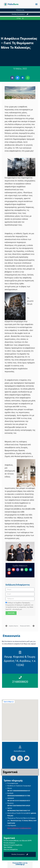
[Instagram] (20, 758)
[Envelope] (13, 569)
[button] (36, 4)
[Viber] (17, 569)
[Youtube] (9, 573)
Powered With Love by (20, 863)
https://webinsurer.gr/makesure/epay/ (19, 828)
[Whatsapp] (26, 569)
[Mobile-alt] (9, 569)
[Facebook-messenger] (22, 569)
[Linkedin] (30, 569)
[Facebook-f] (13, 758)
